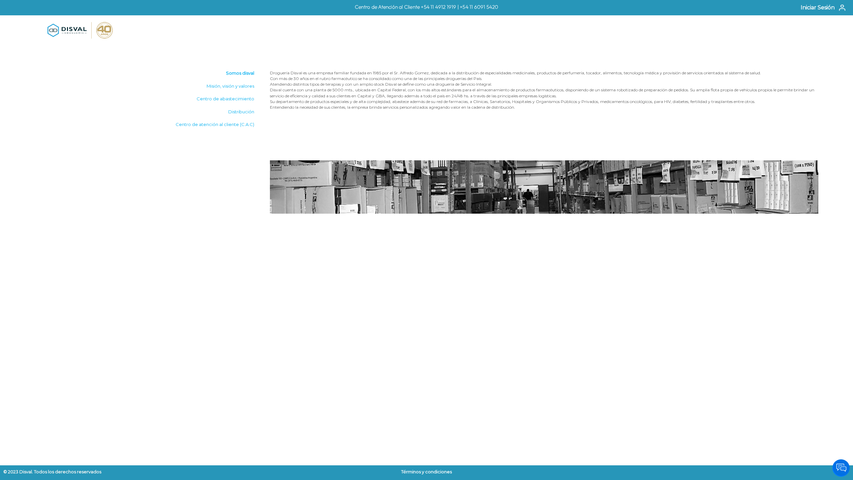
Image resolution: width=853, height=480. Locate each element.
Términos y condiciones (426, 471)
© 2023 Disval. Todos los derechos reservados (52, 471)
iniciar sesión (818, 7)
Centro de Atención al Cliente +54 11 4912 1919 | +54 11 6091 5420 (426, 7)
